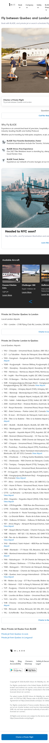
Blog (20, 661)
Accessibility (15, 664)
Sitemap (28, 664)
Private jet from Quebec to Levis (14, 634)
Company (29, 5)
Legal (38, 664)
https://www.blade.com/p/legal (21, 718)
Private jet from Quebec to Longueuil (16, 638)
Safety (39, 5)
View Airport (40, 385)
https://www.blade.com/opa (31, 701)
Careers (28, 661)
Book (20, 5)
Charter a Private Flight (24, 737)
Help (12, 661)
